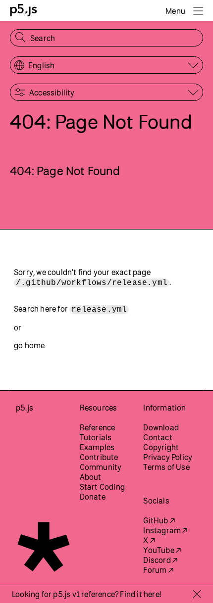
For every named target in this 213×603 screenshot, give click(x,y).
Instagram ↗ (165, 530)
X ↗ (149, 540)
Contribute (99, 457)
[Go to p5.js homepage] (23, 10)
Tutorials (96, 437)
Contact (157, 437)
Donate (93, 496)
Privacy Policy (167, 457)
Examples (97, 447)
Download (161, 427)
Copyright (161, 447)
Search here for (70, 309)
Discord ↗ (160, 560)
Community (101, 467)
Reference (97, 427)
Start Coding (102, 486)
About (91, 476)
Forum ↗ (158, 569)
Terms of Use (166, 467)
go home (29, 345)
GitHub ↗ (159, 520)
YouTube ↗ (162, 550)
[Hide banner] (197, 594)
